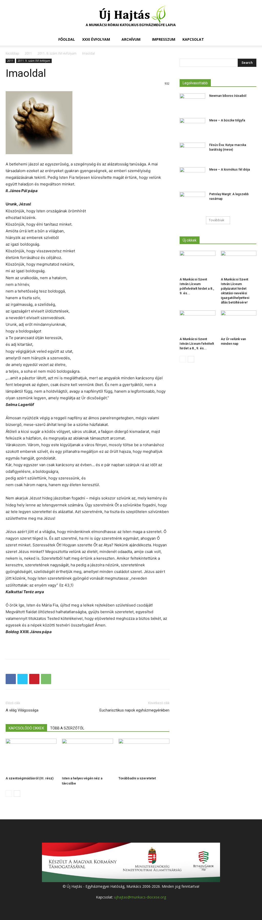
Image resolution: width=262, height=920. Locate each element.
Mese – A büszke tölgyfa (227, 120)
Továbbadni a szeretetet (137, 778)
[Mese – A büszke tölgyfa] (192, 127)
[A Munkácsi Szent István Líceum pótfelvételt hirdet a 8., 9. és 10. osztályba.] (197, 263)
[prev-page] (9, 793)
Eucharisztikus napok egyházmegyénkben (134, 710)
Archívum (131, 39)
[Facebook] (11, 679)
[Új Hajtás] (131, 16)
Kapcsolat (193, 39)
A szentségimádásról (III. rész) (29, 778)
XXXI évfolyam (96, 39)
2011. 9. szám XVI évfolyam (57, 53)
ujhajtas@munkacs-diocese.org (140, 897)
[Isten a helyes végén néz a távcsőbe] (87, 756)
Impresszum (163, 39)
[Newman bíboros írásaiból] (192, 102)
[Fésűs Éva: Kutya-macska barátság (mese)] (192, 152)
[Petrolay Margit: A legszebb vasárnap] (192, 201)
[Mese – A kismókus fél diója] (192, 176)
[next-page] (17, 793)
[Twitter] (22, 679)
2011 (28, 53)
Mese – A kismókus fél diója (229, 169)
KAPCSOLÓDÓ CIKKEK (26, 728)
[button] (250, 39)
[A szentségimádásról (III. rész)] (31, 756)
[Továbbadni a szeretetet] (143, 756)
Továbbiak (216, 220)
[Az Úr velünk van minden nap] (239, 322)
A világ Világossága (22, 710)
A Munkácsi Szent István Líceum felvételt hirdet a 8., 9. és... (197, 343)
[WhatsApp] (46, 679)
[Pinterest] (34, 679)
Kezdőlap (12, 53)
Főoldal (66, 39)
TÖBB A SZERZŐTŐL (67, 728)
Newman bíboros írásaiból (227, 96)
